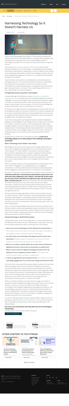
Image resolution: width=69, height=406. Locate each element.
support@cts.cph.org (50, 383)
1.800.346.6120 (49, 382)
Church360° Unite (35, 379)
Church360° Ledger (35, 380)
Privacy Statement (10, 381)
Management (10, 10)
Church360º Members (36, 377)
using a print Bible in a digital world (28, 255)
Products (43, 4)
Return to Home (29, 362)
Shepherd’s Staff (35, 381)
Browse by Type (27, 10)
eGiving (33, 384)
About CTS (3, 381)
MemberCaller (34, 383)
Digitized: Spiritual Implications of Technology (25, 67)
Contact (64, 4)
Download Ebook (62, 391)
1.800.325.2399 (60, 382)
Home (4, 10)
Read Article (8, 357)
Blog (57, 4)
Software (35, 10)
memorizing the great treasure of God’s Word (28, 242)
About (51, 4)
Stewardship (9, 16)
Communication (18, 10)
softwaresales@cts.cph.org (62, 384)
